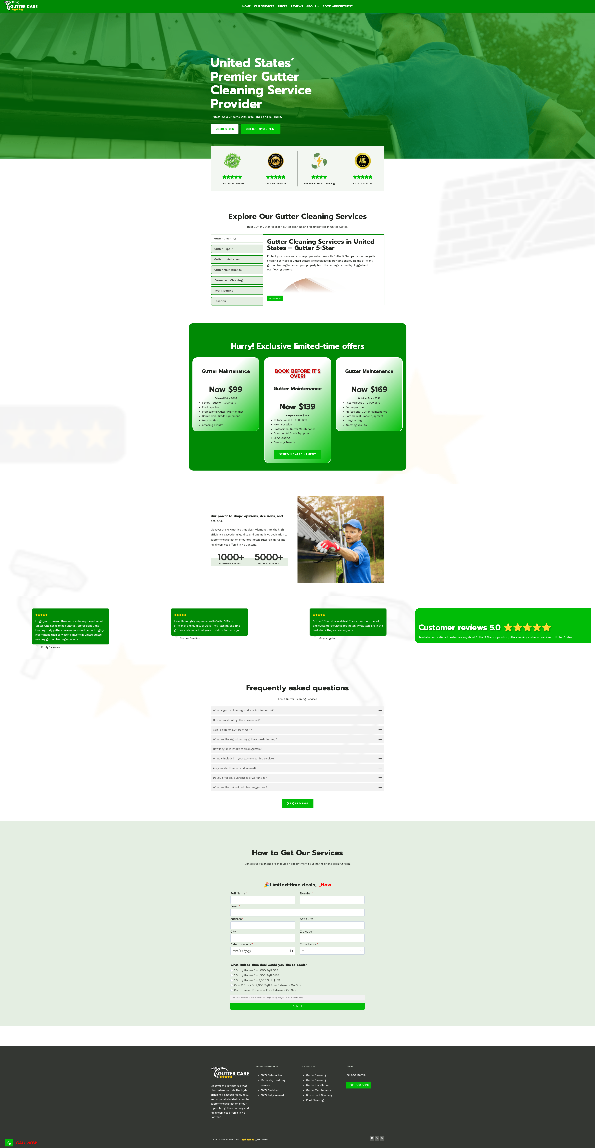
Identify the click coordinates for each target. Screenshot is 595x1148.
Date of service (241, 944)
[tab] (237, 238)
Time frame (309, 944)
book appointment (338, 6)
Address (236, 919)
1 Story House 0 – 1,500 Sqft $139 (256, 975)
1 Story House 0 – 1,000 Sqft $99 (256, 970)
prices (282, 6)
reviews (297, 6)
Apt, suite (306, 919)
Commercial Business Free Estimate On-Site (265, 990)
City (233, 931)
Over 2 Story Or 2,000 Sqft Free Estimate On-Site (267, 985)
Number (306, 893)
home (246, 6)
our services (264, 6)
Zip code (307, 931)
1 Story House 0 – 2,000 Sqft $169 (257, 980)
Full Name (238, 893)
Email (235, 906)
